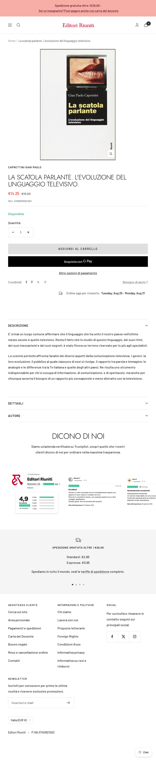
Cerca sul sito (17, 612)
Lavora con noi (67, 620)
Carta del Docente (21, 636)
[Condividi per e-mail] (45, 282)
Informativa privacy (71, 652)
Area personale (19, 620)
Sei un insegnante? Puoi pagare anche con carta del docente (78, 11)
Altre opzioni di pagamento (78, 273)
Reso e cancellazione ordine (28, 652)
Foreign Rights (67, 636)
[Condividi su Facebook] (26, 282)
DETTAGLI (15, 403)
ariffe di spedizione (95, 571)
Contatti (14, 660)
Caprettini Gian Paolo (24, 167)
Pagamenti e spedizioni (24, 628)
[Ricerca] (18, 25)
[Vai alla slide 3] (79, 584)
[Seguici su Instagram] (134, 636)
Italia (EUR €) (19, 720)
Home (12, 41)
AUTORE (14, 416)
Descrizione (18, 325)
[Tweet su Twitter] (38, 282)
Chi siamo (64, 612)
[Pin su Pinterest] (32, 282)
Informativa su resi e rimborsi (71, 663)
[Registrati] (68, 702)
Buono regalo (17, 644)
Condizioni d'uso (69, 644)
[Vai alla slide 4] (83, 584)
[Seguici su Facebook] (112, 636)
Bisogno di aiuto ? (135, 282)
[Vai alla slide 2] (76, 584)
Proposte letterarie (71, 628)
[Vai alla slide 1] (72, 584)
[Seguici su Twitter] (123, 636)
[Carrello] (146, 25)
